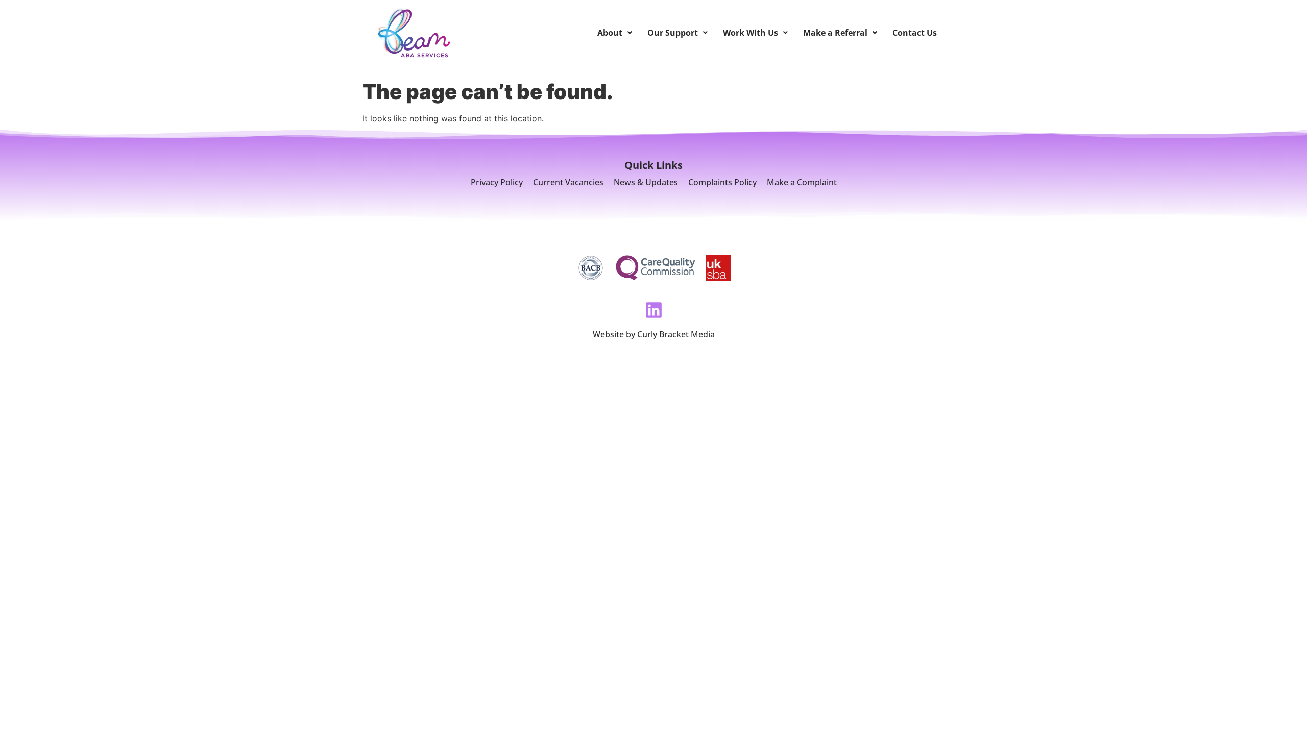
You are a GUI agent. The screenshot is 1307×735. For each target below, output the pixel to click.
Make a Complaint (802, 182)
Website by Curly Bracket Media (654, 334)
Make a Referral (835, 32)
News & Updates (646, 182)
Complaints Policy (722, 182)
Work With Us (750, 32)
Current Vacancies (568, 182)
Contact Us (914, 32)
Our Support (672, 32)
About (609, 32)
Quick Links (653, 165)
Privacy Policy (497, 182)
